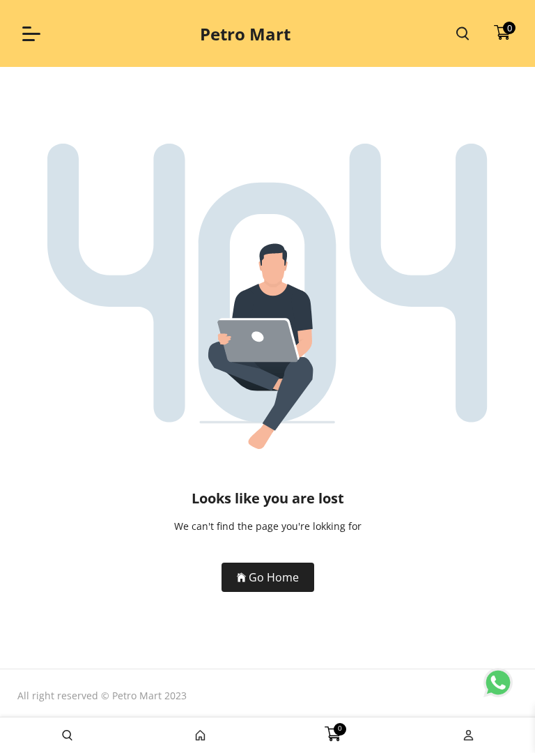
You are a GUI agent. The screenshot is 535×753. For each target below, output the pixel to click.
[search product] (462, 33)
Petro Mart (245, 33)
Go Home (274, 577)
